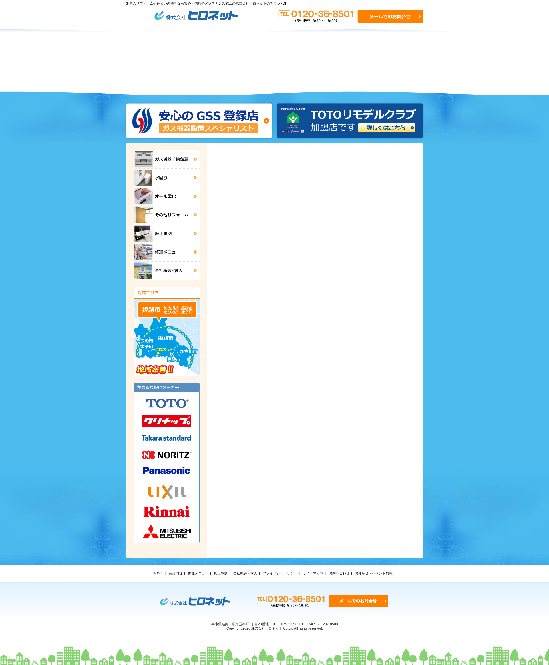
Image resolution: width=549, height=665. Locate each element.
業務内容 (175, 573)
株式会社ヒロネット (266, 628)
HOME (158, 573)
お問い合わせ (339, 573)
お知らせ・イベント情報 (374, 573)
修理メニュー (198, 573)
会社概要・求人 (245, 573)
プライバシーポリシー (280, 573)
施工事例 (221, 573)
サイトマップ (313, 573)
